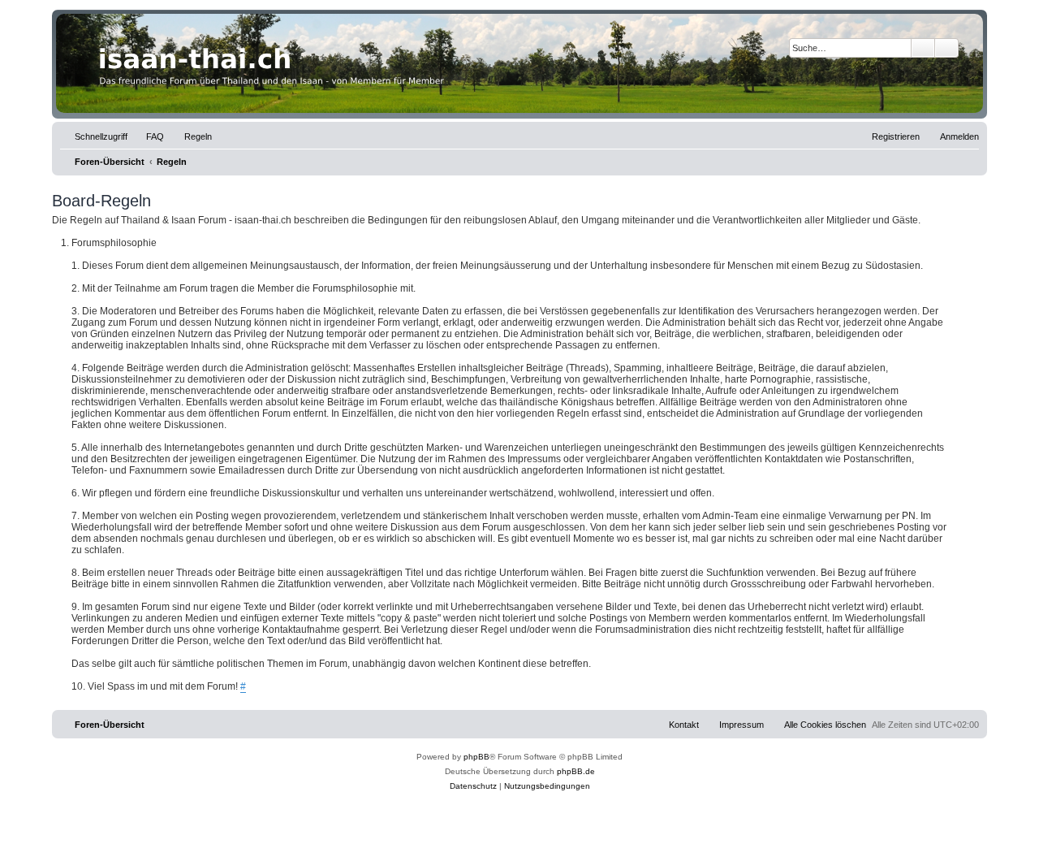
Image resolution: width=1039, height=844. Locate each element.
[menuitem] (147, 136)
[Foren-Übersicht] (519, 63)
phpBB (476, 756)
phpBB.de (576, 771)
